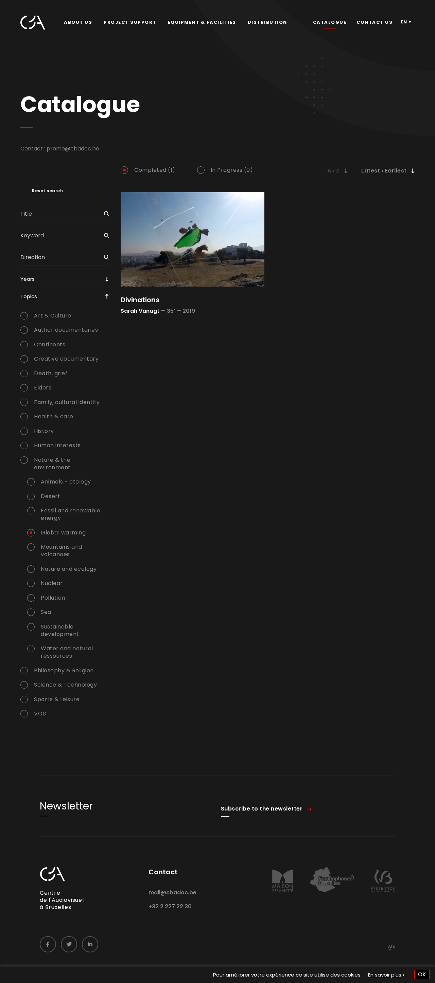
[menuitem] (78, 22)
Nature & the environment (52, 463)
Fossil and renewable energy (70, 514)
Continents (49, 344)
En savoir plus (384, 974)
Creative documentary (66, 359)
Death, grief (50, 373)
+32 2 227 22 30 (170, 906)
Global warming (63, 532)
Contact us (374, 22)
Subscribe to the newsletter (262, 809)
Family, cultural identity (67, 402)
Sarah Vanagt (140, 311)
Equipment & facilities (202, 22)
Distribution (267, 22)
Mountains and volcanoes (61, 550)
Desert (50, 496)
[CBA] (32, 23)
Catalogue (330, 22)
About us (78, 22)
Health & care (53, 416)
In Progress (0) (232, 170)
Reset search (47, 191)
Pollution (53, 598)
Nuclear (52, 583)
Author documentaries (66, 330)
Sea (46, 612)
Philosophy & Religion (64, 670)
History (44, 431)
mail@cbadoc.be (172, 892)
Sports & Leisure (57, 699)
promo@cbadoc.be (73, 148)
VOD (40, 713)
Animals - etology (66, 482)
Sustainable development (60, 630)
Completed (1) (154, 170)
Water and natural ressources (67, 652)
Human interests (57, 445)
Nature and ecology (69, 569)
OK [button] (422, 974)
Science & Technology (65, 685)
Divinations (140, 300)
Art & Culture (52, 316)
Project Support (130, 22)
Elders (42, 388)
